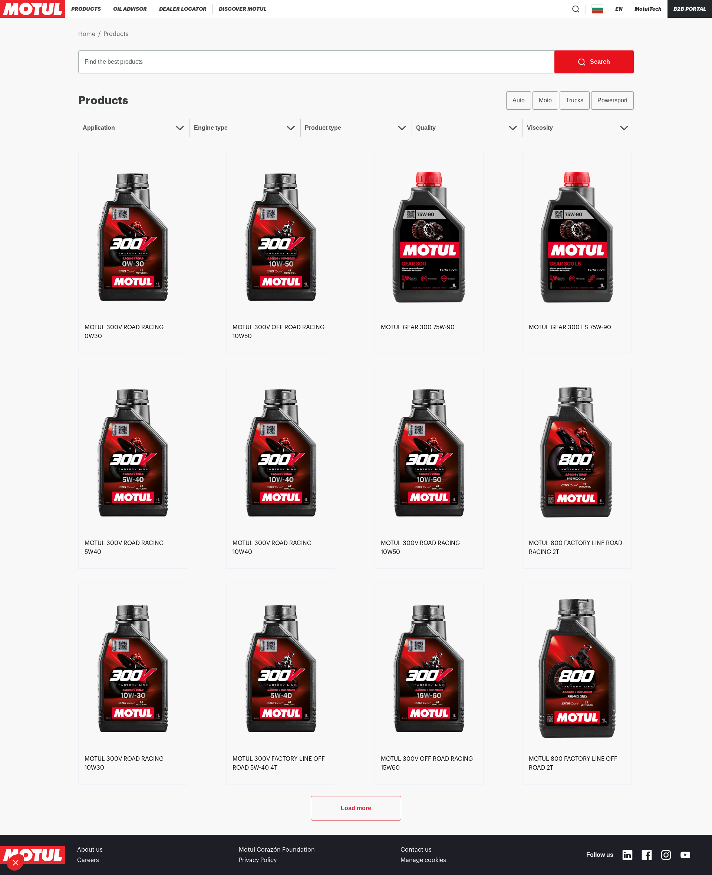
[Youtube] (685, 855)
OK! (124, 838)
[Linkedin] (627, 855)
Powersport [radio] (612, 100)
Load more (356, 808)
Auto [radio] (518, 100)
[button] (15, 862)
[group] (570, 100)
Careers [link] (88, 860)
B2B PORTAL (689, 8)
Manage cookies (423, 860)
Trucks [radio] (574, 100)
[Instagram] (666, 855)
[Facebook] (647, 855)
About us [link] (90, 850)
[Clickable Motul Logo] (32, 9)
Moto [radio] (545, 100)
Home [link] (86, 34)
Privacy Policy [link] (258, 860)
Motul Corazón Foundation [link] (277, 850)
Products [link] (116, 34)
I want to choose (46, 838)
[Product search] (576, 9)
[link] (133, 236)
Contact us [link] (416, 850)
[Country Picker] (597, 9)
